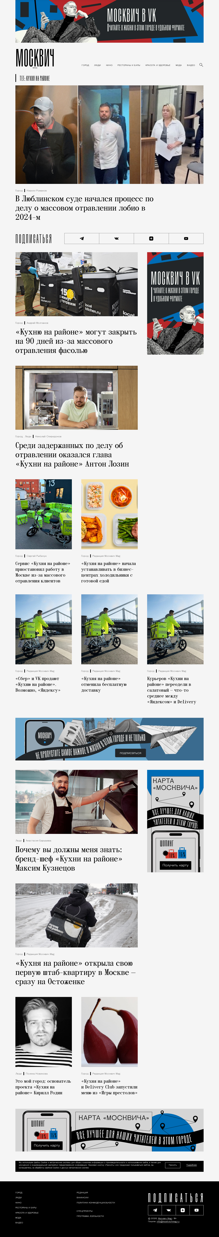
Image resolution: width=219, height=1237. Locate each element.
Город (19, 191)
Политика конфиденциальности (96, 1203)
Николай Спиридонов (48, 436)
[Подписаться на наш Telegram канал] (81, 238)
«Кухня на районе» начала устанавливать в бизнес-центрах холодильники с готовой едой (108, 572)
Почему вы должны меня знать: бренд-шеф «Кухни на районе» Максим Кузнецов (69, 859)
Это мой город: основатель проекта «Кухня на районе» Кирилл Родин (43, 1087)
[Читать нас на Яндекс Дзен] (151, 238)
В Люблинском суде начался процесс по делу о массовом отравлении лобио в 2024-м (84, 208)
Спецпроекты (85, 1211)
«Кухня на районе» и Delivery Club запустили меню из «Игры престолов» (109, 1087)
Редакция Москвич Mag (106, 556)
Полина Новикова (37, 1074)
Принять (173, 1165)
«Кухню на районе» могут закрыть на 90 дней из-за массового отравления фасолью (76, 341)
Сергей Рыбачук (37, 556)
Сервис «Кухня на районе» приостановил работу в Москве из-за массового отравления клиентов (42, 572)
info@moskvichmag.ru (168, 1222)
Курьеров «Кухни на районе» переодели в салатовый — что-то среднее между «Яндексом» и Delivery (171, 690)
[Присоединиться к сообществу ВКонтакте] (116, 238)
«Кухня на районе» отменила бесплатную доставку (104, 684)
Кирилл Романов (37, 191)
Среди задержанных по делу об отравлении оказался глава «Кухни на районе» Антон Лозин (72, 455)
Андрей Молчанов (37, 323)
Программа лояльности (90, 1216)
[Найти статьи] (201, 65)
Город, (19, 436)
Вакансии (82, 1198)
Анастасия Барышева (38, 841)
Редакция (82, 1193)
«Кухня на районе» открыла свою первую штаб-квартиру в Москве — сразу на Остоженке (75, 973)
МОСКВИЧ (35, 57)
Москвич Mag (165, 1219)
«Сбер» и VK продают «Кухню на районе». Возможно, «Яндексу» (38, 684)
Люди (28, 436)
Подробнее (191, 1165)
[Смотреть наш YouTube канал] (186, 238)
